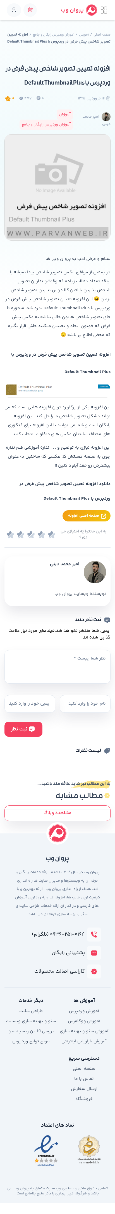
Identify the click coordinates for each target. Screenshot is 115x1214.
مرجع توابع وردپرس (31, 1041)
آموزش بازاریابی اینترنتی (84, 1041)
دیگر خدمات (31, 1001)
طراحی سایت (31, 1011)
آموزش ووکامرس (84, 1021)
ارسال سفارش (84, 1088)
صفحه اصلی (102, 35)
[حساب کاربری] (14, 10)
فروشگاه (84, 1099)
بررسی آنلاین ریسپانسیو (31, 1031)
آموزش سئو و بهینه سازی (84, 1031)
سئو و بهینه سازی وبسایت (31, 1021)
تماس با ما (84, 1078)
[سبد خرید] (30, 10)
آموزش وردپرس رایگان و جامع (53, 35)
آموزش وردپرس (84, 1011)
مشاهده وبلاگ (57, 813)
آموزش (84, 35)
